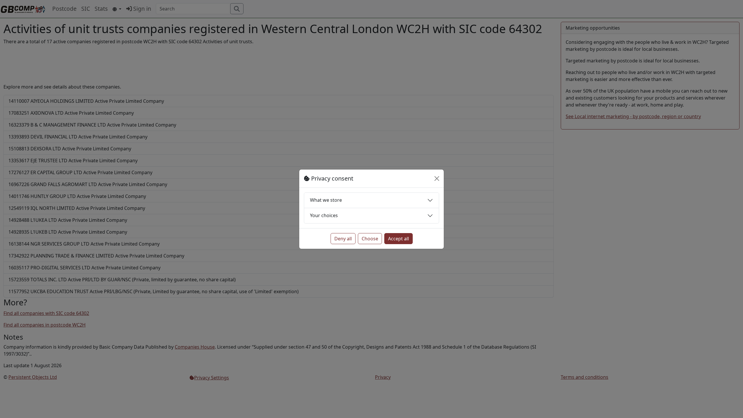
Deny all (343, 238)
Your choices (324, 215)
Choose (370, 238)
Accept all (398, 238)
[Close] (436, 178)
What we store (326, 200)
